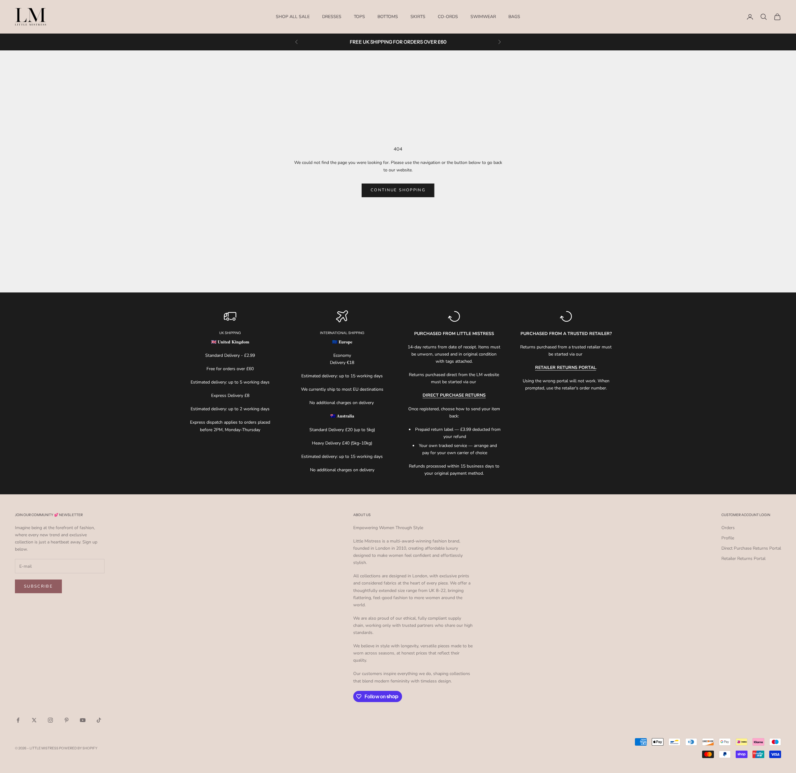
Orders (728, 528)
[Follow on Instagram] (50, 720)
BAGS (514, 17)
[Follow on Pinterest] (66, 720)
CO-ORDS (448, 17)
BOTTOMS (387, 17)
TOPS (359, 17)
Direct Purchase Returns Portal (751, 548)
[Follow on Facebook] (18, 720)
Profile (727, 538)
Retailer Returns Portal (743, 558)
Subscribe (38, 586)
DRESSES (331, 17)
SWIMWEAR (483, 17)
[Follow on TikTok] (99, 720)
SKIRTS (417, 17)
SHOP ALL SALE (293, 17)
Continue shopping (398, 190)
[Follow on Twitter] (34, 720)
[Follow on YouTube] (83, 720)
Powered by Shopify (78, 748)
